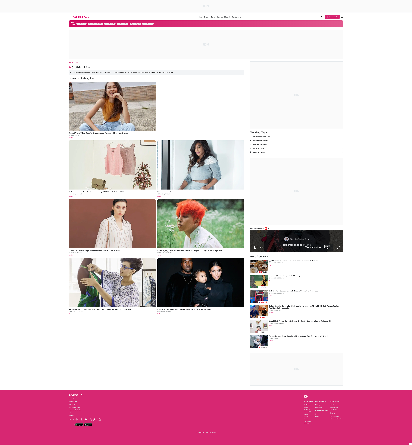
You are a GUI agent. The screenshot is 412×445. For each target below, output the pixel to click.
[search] (322, 17)
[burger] (342, 17)
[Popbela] (81, 17)
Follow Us (71, 420)
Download (72, 425)
